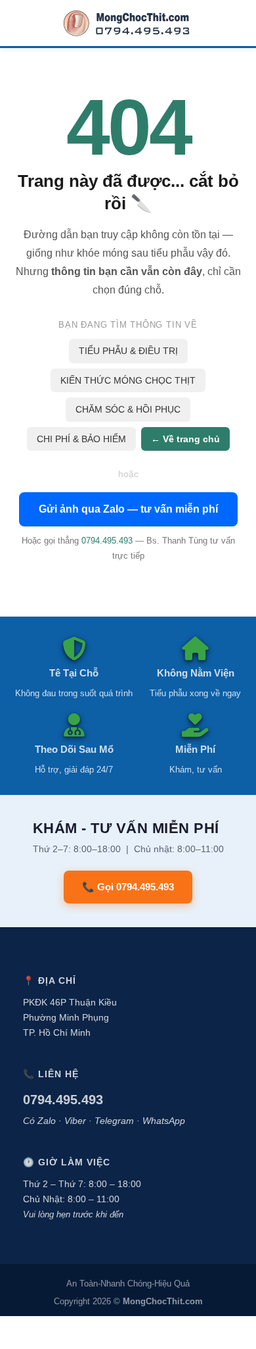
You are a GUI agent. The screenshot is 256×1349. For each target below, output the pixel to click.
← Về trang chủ (185, 439)
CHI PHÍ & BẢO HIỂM (81, 439)
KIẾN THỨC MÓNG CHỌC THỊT (128, 380)
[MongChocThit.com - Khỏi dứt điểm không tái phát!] (128, 23)
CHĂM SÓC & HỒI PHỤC (128, 409)
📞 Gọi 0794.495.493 (128, 886)
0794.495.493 (107, 541)
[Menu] (19, 23)
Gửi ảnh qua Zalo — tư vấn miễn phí (128, 509)
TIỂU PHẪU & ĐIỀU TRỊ (128, 350)
